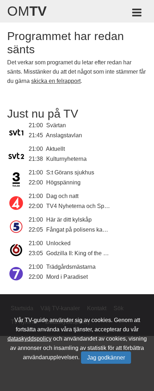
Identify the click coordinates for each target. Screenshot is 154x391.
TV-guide (36, 320)
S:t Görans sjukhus (70, 172)
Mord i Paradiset (67, 277)
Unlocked (58, 243)
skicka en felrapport (56, 81)
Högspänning (63, 182)
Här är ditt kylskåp (69, 220)
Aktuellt (55, 149)
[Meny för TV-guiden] (137, 14)
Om (27, 11)
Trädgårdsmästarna (71, 267)
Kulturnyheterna (66, 159)
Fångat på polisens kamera (80, 230)
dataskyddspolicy (30, 339)
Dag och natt (62, 196)
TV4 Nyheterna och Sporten (81, 206)
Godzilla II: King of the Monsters (86, 253)
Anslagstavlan (64, 135)
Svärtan (56, 125)
